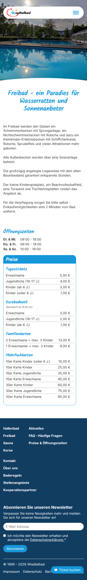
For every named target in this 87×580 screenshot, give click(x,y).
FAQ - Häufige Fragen (45, 436)
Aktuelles (36, 428)
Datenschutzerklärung (47, 540)
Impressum (11, 571)
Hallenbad (11, 428)
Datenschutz (32, 571)
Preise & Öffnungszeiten (48, 443)
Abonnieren (15, 549)
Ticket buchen (70, 570)
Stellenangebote (16, 483)
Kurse (8, 450)
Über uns (10, 468)
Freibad (9, 436)
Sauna (8, 443)
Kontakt (9, 461)
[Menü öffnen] (76, 12)
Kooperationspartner (20, 490)
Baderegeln (12, 475)
